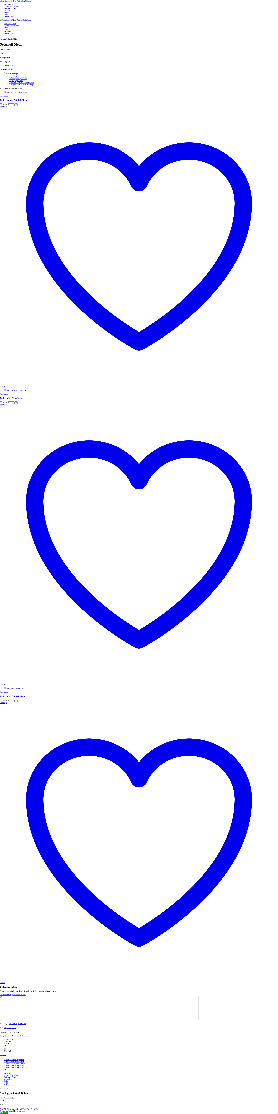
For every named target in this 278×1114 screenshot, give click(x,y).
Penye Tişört (35, 1109)
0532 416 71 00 (13, 1024)
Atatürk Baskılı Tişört (19, 1109)
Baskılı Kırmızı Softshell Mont (13, 100)
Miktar (5, 104)
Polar (28, 1109)
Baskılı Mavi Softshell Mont (12, 696)
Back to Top (4, 1088)
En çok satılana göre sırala (18, 77)
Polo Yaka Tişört (5, 1109)
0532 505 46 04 (22, 1024)
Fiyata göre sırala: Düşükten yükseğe (21, 83)
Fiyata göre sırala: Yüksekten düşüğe (21, 85)
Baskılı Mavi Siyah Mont (11, 398)
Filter (2, 53)
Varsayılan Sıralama (15, 75)
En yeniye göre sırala (16, 81)
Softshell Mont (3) (10, 65)
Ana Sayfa (3, 39)
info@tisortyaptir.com (10, 1028)
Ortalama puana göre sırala (18, 79)
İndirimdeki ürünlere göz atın (12, 88)
